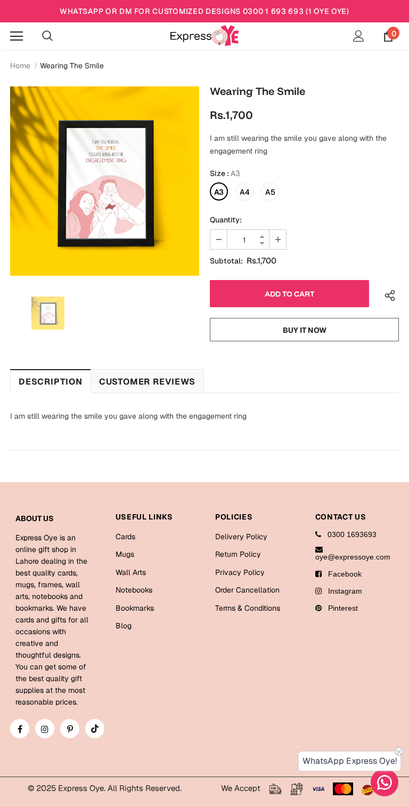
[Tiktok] (94, 728)
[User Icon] (358, 36)
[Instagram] (44, 728)
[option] (104, 181)
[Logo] (204, 35)
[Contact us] (384, 782)
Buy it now (304, 330)
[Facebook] (19, 728)
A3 (219, 192)
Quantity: (226, 220)
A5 (270, 192)
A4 (245, 192)
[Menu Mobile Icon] (16, 36)
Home (20, 65)
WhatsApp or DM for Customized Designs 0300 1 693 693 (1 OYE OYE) (204, 11)
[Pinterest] (69, 728)
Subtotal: (226, 261)
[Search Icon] (47, 36)
